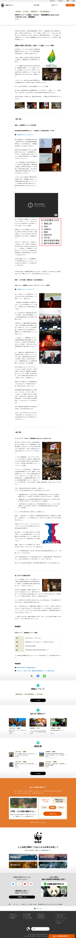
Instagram (31, 884)
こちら (44, 822)
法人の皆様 (27, 916)
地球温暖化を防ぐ (34, 11)
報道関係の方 (41, 916)
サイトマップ (60, 921)
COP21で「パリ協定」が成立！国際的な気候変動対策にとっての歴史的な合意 (35, 670)
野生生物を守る (23, 866)
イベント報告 (25, 11)
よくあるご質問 (28, 918)
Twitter (32, 676)
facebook (38, 676)
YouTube (25, 884)
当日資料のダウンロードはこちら (25, 134)
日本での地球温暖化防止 (44, 11)
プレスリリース (61, 914)
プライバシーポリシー (62, 918)
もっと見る (38, 700)
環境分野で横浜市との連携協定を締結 (26, 667)
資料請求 (67, 0)
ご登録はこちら (22, 897)
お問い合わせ (41, 918)
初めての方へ (41, 914)
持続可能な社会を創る (53, 858)
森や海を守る (53, 866)
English (59, 923)
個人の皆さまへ (52, 0)
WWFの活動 (36, 5)
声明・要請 (60, 916)
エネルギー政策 (39, 694)
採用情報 (13, 918)
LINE (44, 676)
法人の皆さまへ (60, 0)
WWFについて (54, 5)
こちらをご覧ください (47, 936)
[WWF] (9, 904)
